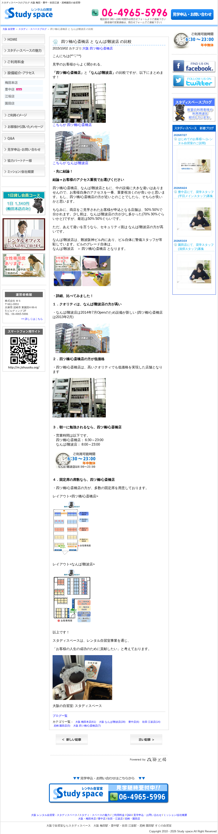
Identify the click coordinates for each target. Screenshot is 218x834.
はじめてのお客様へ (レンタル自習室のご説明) (195, 141)
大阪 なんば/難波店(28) (112, 721)
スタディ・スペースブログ (33, 29)
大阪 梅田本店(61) (85, 721)
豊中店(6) (133, 721)
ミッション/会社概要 (175, 815)
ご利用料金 (118, 815)
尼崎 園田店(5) (62, 725)
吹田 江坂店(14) (151, 721)
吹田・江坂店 (115, 818)
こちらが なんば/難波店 (70, 163)
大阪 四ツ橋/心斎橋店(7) (87, 725)
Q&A (129, 815)
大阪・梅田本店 (87, 818)
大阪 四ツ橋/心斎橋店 (97, 48)
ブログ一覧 (60, 715)
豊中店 (102, 818)
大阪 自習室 (9, 29)
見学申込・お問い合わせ (147, 815)
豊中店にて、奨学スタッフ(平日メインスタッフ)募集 (196, 194)
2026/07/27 (180, 135)
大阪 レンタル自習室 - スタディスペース (54, 815)
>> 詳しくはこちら (32, 318)
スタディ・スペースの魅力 (94, 815)
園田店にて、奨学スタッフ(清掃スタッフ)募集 (196, 246)
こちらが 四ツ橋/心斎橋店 (72, 125)
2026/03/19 (180, 240)
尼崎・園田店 (132, 818)
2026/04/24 (180, 188)
